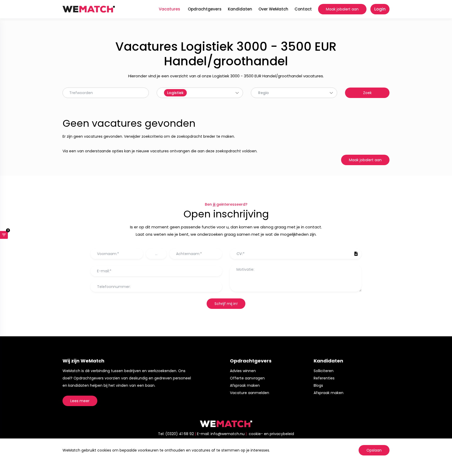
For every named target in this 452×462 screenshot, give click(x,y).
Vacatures (169, 9)
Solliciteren (324, 370)
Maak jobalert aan (342, 9)
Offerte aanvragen (247, 378)
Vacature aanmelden (249, 392)
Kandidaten (240, 9)
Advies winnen (243, 370)
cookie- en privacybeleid (271, 433)
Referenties (324, 378)
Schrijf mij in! (226, 303)
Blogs (318, 385)
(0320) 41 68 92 (179, 433)
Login (380, 9)
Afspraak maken (245, 385)
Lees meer (79, 400)
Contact (303, 9)
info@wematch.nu (228, 433)
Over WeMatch (273, 9)
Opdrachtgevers (205, 9)
